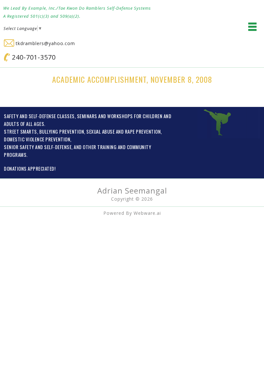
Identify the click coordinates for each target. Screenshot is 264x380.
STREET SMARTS (20, 131)
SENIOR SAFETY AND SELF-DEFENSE (37, 146)
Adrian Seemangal (132, 190)
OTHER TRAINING (100, 146)
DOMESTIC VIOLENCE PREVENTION (37, 139)
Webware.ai (147, 213)
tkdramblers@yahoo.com (44, 43)
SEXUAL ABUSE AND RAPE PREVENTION (123, 131)
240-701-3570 (33, 57)
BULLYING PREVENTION (61, 131)
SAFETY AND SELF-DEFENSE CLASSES (39, 115)
